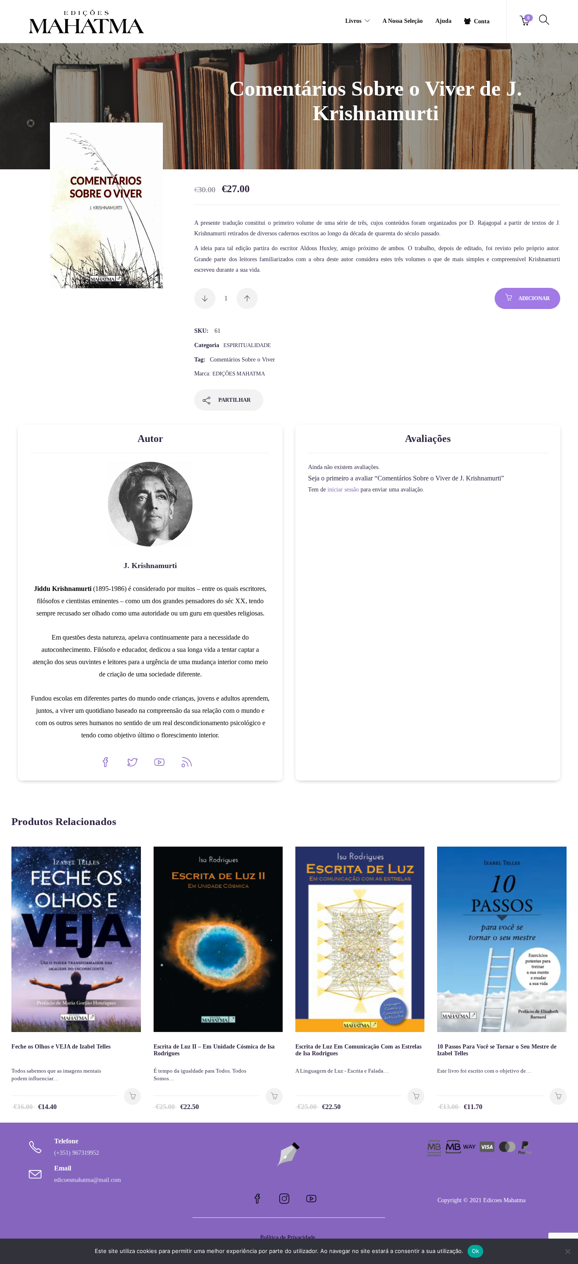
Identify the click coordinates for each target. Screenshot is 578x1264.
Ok (475, 1250)
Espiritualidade (247, 345)
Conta (482, 21)
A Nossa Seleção (403, 21)
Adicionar (534, 298)
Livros (353, 21)
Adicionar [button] (132, 1096)
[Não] (567, 1251)
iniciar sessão (343, 489)
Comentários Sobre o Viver (242, 359)
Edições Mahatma (238, 373)
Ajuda (443, 21)
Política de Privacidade (288, 1237)
